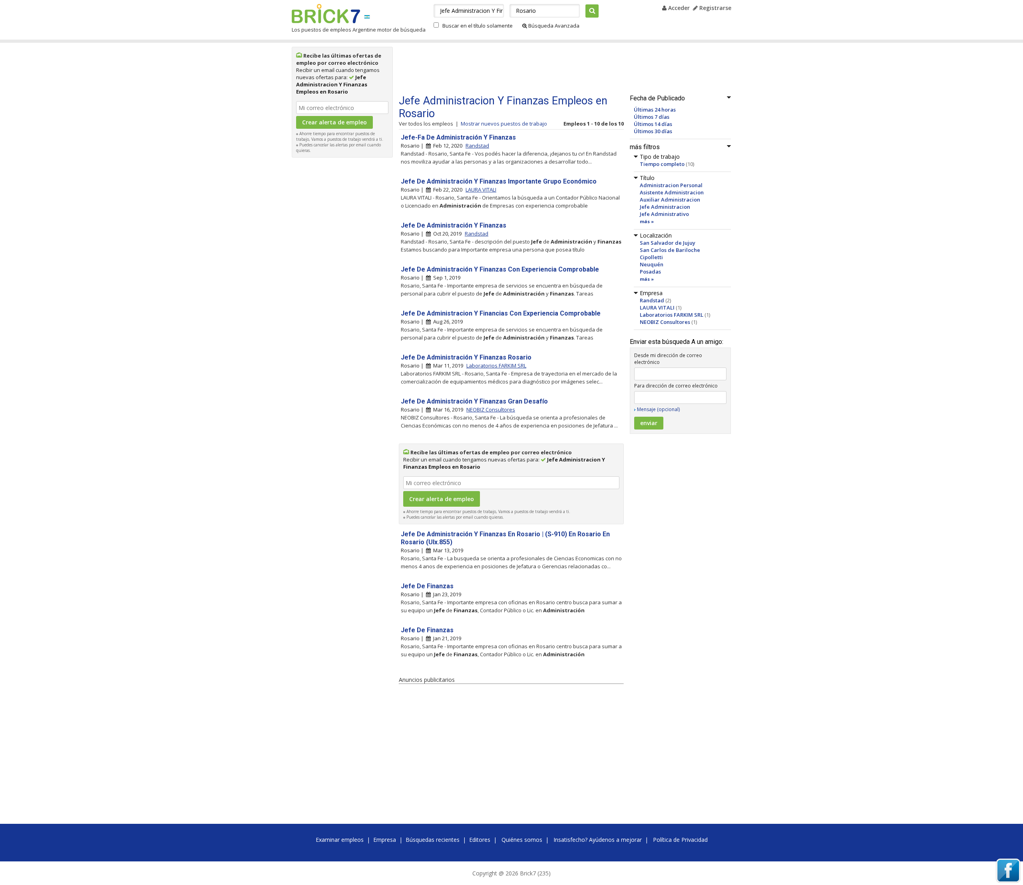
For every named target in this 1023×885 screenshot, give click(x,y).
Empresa (384, 839)
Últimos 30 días (653, 131)
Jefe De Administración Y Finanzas (453, 225)
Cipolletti (651, 257)
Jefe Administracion (665, 206)
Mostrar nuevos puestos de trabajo (504, 123)
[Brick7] (367, 16)
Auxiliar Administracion (670, 199)
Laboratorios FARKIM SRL (671, 314)
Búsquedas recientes (433, 839)
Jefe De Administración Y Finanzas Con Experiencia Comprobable (500, 269)
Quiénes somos (522, 839)
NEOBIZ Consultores (665, 322)
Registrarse (714, 8)
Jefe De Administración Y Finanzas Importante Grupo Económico (499, 181)
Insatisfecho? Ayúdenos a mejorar (597, 839)
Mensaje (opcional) (658, 409)
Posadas (650, 271)
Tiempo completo (662, 164)
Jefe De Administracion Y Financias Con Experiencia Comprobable (501, 313)
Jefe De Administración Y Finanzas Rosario (466, 357)
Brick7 (326, 13)
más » (647, 221)
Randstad (652, 300)
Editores (479, 839)
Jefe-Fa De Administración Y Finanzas (458, 137)
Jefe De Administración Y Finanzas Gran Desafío (474, 401)
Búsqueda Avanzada (553, 25)
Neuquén (651, 264)
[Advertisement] (342, 282)
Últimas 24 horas (655, 109)
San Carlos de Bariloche (670, 250)
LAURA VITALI (657, 307)
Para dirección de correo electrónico (676, 385)
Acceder (678, 8)
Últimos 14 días (653, 124)
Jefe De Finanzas (427, 586)
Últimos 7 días (651, 116)
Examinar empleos (340, 839)
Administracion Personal (671, 185)
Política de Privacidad (680, 839)
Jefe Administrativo (664, 214)
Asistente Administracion (672, 192)
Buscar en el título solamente (477, 25)
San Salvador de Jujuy (667, 242)
